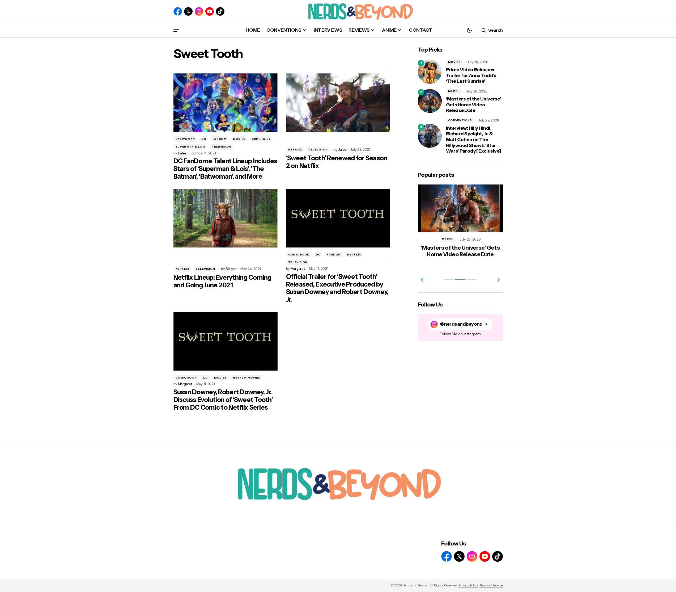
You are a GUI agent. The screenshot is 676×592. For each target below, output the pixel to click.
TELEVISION (221, 146)
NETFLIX (295, 149)
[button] (176, 30)
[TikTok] (220, 11)
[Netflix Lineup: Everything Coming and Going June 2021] (225, 218)
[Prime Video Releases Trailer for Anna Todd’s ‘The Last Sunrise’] (430, 72)
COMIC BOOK (298, 254)
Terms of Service (491, 585)
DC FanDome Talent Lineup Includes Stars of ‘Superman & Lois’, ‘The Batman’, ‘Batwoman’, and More (225, 168)
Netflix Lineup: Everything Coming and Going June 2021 (222, 281)
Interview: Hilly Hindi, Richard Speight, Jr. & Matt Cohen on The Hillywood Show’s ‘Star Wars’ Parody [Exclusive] (473, 139)
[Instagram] (199, 11)
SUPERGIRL (261, 139)
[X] (188, 11)
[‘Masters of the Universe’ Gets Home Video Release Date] (430, 101)
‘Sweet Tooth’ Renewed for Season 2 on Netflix (336, 162)
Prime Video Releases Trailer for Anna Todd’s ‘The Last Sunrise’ (471, 75)
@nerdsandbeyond (461, 324)
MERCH (454, 91)
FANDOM (219, 139)
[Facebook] (177, 11)
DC (203, 139)
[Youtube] (209, 11)
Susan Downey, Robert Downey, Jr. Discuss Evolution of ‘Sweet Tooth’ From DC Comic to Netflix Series (223, 399)
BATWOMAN (185, 139)
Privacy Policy (468, 585)
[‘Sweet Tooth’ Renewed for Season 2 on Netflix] (338, 102)
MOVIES (239, 139)
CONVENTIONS (460, 120)
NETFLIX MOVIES (246, 377)
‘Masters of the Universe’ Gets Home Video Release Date (473, 104)
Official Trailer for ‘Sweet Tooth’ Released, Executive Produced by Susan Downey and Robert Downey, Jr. (337, 288)
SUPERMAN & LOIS (191, 146)
